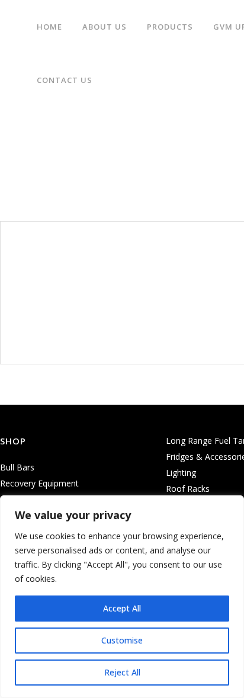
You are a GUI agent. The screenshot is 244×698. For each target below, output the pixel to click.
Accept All (122, 608)
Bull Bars (17, 467)
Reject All (122, 672)
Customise (122, 640)
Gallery (76, 148)
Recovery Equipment (39, 483)
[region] (122, 596)
